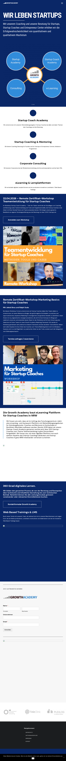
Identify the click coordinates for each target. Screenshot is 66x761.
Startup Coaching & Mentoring (33, 142)
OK (33, 758)
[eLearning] (33, 175)
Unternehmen (8, 614)
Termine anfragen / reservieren (21, 339)
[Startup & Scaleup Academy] (33, 134)
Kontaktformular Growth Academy (22, 504)
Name (5, 606)
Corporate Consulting (33, 163)
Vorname (5, 611)
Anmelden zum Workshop (18, 220)
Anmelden (7, 630)
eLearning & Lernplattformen (33, 182)
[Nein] (64, 757)
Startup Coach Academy (33, 120)
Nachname (25, 611)
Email (5, 622)
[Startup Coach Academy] (33, 113)
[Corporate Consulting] (33, 156)
